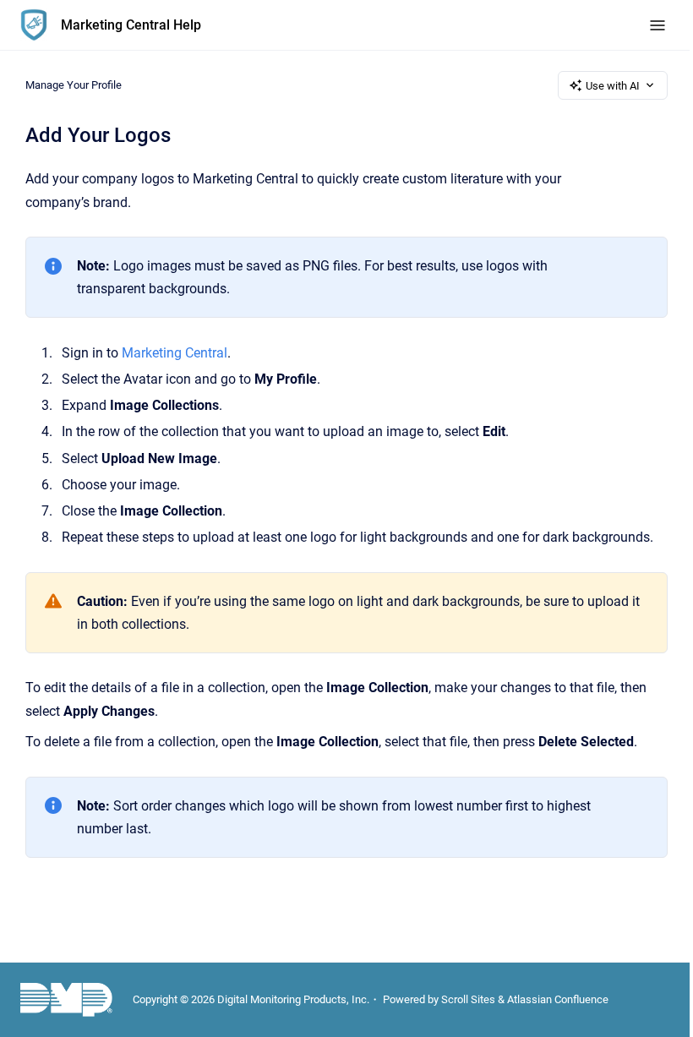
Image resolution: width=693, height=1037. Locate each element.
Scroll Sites (468, 999)
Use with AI (613, 85)
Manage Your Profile (73, 85)
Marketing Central (174, 353)
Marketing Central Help (131, 25)
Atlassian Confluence (557, 999)
